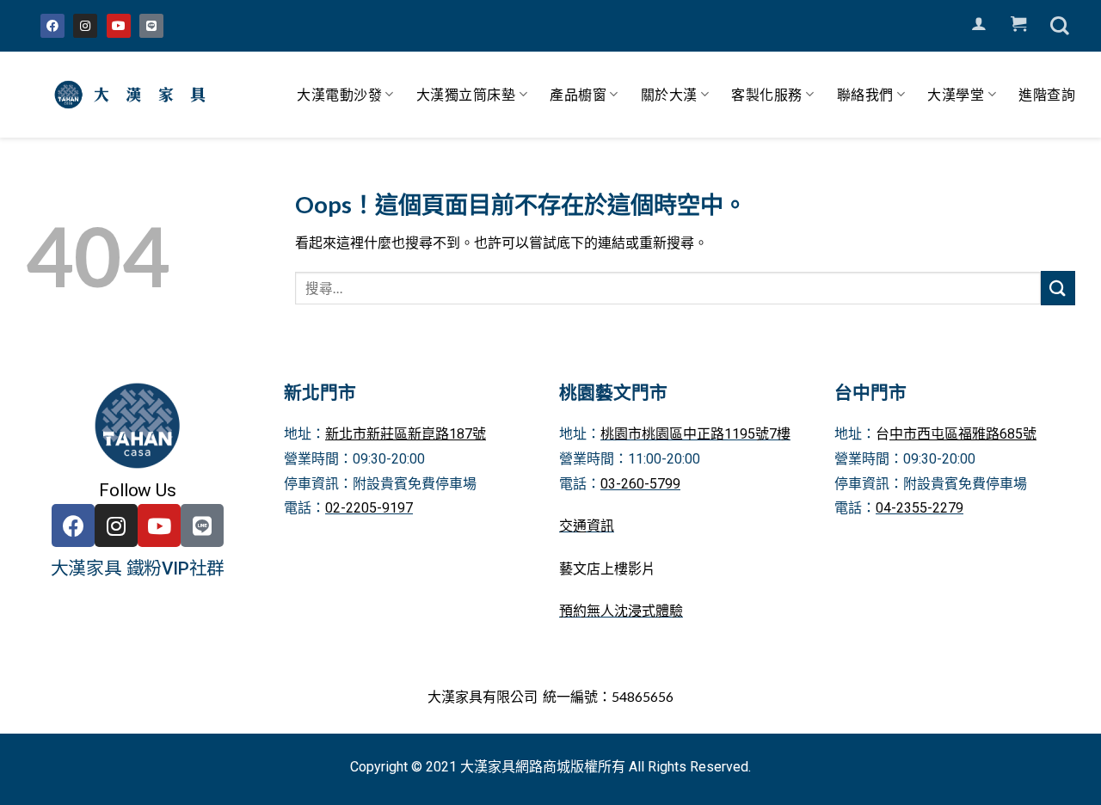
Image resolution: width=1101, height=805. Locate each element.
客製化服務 (767, 94)
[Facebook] (52, 26)
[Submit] (1058, 287)
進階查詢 (1046, 94)
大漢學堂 (955, 94)
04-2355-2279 (919, 508)
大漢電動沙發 (339, 94)
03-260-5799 (640, 484)
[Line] (151, 26)
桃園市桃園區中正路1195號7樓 (695, 434)
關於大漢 (669, 94)
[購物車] (1018, 24)
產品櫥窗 (578, 94)
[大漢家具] (133, 95)
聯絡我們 (865, 94)
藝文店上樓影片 (607, 569)
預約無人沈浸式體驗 (621, 611)
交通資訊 (586, 526)
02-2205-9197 (369, 508)
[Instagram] (85, 26)
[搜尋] (1059, 26)
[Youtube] (119, 26)
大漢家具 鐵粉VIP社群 (138, 568)
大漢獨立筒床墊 (466, 94)
